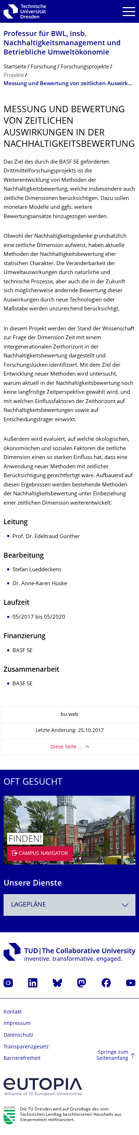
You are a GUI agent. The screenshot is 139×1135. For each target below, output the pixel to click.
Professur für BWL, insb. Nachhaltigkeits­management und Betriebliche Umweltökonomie (62, 43)
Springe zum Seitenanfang (112, 1055)
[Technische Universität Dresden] (25, 11)
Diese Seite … (66, 747)
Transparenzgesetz (26, 1047)
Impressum (17, 1023)
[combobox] (69, 905)
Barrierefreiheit (22, 1058)
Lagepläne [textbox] (28, 905)
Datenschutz (19, 1035)
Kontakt (13, 1012)
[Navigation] (128, 11)
